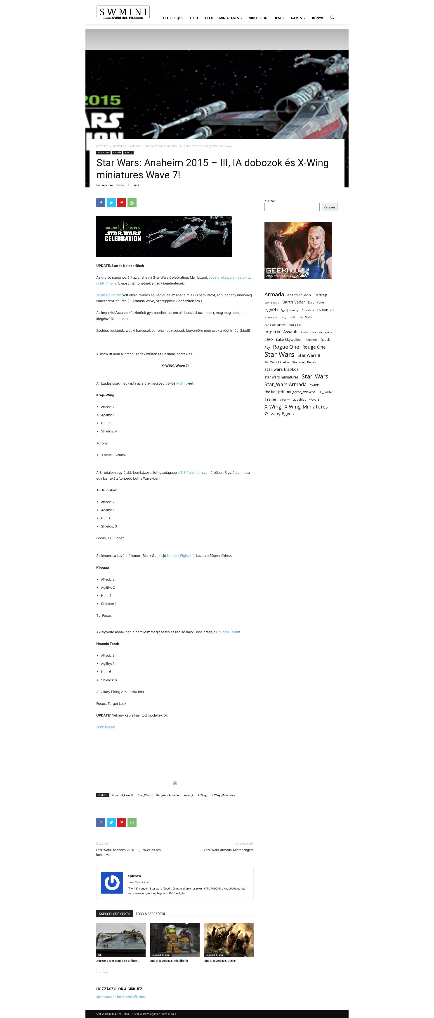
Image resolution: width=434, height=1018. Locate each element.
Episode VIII (325, 310)
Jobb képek (105, 727)
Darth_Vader (316, 302)
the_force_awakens (301, 392)
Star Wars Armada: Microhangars (229, 850)
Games (296, 18)
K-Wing (182, 383)
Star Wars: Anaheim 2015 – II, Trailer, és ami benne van (128, 852)
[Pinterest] (121, 202)
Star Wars (279, 354)
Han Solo (305, 317)
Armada (135, 146)
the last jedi (274, 392)
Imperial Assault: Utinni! (220, 960)
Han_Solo (295, 324)
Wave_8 (314, 400)
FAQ (283, 317)
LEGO (268, 339)
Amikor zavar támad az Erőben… (117, 960)
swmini (315, 385)
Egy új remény (289, 310)
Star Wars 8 (308, 355)
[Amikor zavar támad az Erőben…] (121, 940)
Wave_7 (188, 795)
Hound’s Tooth (227, 632)
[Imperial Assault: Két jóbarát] (175, 940)
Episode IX (308, 310)
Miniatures (229, 18)
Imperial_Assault (122, 795)
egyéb (271, 309)
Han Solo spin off (275, 324)
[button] (332, 18)
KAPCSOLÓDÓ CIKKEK (114, 914)
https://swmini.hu (138, 882)
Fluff (194, 18)
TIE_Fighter (325, 392)
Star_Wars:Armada (167, 795)
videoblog (299, 400)
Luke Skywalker (289, 339)
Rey (267, 347)
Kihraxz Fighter (179, 555)
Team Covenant (108, 295)
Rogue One (286, 346)
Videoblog (258, 18)
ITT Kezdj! (171, 18)
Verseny (285, 399)
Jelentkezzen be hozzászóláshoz (121, 997)
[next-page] (106, 970)
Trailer (270, 399)
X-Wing (128, 152)
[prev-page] (99, 970)
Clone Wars (271, 302)
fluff (292, 317)
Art (99, 955)
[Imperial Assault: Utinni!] (229, 940)
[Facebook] (100, 202)
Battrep (320, 295)
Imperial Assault (161, 955)
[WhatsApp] (132, 202)
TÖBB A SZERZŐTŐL (151, 914)
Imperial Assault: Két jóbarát (169, 960)
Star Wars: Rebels (304, 362)
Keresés (270, 200)
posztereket (218, 277)
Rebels (325, 339)
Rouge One (314, 347)
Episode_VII (271, 317)
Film (277, 18)
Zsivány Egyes (279, 413)
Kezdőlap (102, 146)
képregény (325, 332)
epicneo (107, 185)
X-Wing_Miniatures (223, 795)
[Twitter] (111, 202)
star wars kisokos (281, 369)
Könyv (317, 18)
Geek (209, 18)
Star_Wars (144, 795)
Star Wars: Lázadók (276, 362)
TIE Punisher (190, 472)
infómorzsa (308, 332)
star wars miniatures (281, 377)
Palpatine (311, 340)
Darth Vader (293, 302)
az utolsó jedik (299, 295)
